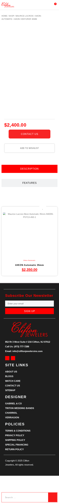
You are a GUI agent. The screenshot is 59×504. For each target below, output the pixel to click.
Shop (11, 16)
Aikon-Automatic (29, 260)
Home (4, 16)
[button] (27, 4)
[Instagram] (13, 358)
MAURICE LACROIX (25, 16)
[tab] (29, 169)
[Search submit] (52, 497)
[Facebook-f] (7, 358)
